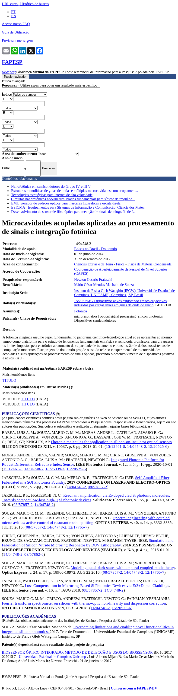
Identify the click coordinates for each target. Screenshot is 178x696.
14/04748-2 (136, 446)
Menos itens (26, 374)
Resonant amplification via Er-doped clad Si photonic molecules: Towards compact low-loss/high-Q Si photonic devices (86, 497)
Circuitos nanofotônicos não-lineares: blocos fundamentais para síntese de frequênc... (73, 199)
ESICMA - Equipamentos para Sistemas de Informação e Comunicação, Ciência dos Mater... (78, 207)
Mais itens (9, 374)
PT (13, 12)
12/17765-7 (77, 527)
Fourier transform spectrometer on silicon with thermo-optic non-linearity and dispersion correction (84, 603)
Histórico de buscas (34, 4)
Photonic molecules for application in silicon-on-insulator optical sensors (111, 442)
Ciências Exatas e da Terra (93, 264)
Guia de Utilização (15, 32)
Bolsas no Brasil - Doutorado (95, 249)
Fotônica (80, 311)
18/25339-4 (55, 469)
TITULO (9, 380)
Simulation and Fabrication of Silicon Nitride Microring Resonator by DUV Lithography (88, 542)
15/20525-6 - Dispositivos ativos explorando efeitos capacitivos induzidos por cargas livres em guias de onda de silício (120, 303)
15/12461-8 (115, 446)
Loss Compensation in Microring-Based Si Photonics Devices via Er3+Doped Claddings (97, 585)
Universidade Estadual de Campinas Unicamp (53, 657)
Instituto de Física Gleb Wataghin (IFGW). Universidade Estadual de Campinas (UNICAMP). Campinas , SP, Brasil (124, 293)
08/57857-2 (97, 487)
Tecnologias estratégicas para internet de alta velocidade (51, 195)
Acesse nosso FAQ (16, 24)
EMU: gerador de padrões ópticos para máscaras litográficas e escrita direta (66, 203)
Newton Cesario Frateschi (93, 279)
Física (120, 264)
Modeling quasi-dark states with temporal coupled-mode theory (123, 568)
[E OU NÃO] (7, 99)
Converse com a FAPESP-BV (134, 688)
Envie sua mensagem (17, 41)
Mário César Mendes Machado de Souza (104, 285)
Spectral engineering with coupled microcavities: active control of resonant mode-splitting (86, 520)
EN (13, 16)
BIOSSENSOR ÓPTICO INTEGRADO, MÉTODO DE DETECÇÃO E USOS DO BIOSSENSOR (77, 652)
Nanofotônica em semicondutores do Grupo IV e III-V (51, 186)
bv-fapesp (9, 72)
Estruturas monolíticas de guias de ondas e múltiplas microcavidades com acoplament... (74, 191)
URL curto (10, 4)
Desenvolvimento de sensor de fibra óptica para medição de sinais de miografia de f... (73, 212)
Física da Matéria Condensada (149, 264)
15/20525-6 (157, 446)
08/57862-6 (34, 554)
